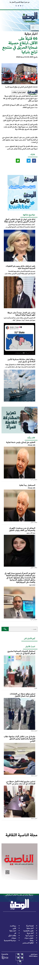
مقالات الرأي (12, 935)
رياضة (32, 940)
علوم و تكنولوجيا (29, 930)
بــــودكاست (13, 926)
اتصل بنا (12, 2)
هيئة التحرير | (19, 2)
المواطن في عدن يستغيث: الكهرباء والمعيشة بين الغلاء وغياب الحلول (22, 529)
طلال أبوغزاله (31, 445)
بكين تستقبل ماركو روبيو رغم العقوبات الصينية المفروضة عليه (20, 267)
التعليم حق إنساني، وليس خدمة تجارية (20, 442)
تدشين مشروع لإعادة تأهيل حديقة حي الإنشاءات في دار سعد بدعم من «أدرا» (20, 782)
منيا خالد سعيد (30, 533)
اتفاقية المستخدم (28, 943)
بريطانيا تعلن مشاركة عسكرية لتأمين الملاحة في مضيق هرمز (21, 360)
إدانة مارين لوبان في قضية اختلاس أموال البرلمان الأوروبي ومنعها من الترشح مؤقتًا (19, 220)
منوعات (13, 938)
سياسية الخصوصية (10, 940)
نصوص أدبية (30, 935)
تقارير (14, 928)
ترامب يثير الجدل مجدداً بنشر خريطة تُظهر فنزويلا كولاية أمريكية (21, 314)
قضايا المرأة (30, 926)
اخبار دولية (13, 930)
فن (15, 933)
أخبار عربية (30, 933)
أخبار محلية (30, 928)
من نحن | (26, 2)
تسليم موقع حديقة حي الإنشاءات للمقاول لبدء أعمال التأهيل (22, 695)
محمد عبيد (32, 585)
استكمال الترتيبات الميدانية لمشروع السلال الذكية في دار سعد (21, 652)
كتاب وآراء (31, 437)
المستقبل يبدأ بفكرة (27, 485)
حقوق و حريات (29, 938)
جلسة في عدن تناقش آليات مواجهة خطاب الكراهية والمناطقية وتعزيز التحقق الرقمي (19, 739)
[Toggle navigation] (33, 27)
